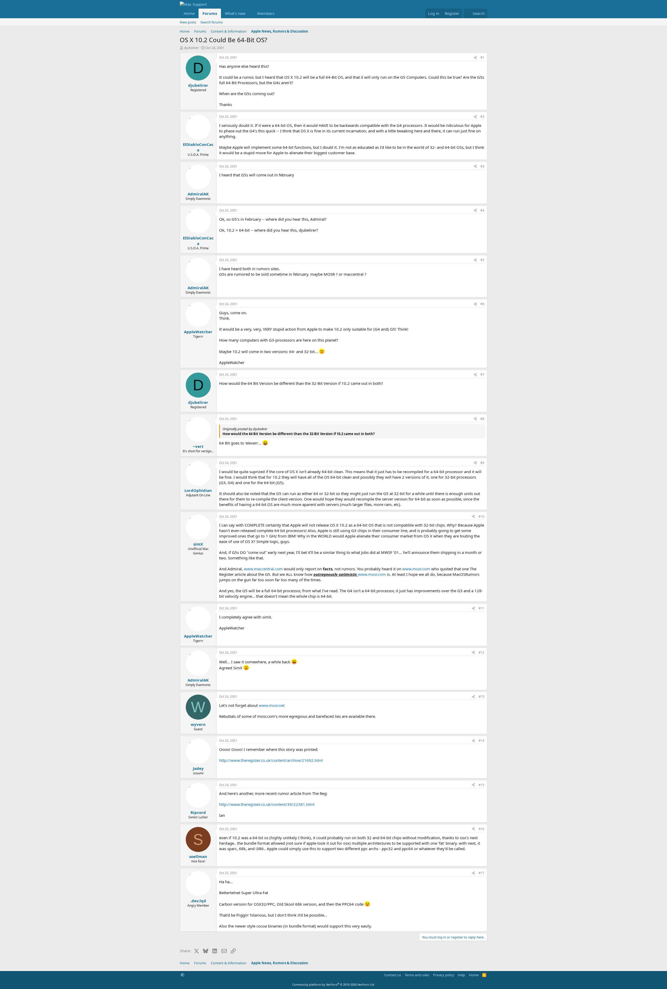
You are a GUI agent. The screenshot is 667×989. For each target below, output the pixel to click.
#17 (481, 873)
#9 (482, 463)
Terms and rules (417, 975)
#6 (482, 304)
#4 (482, 210)
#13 (481, 696)
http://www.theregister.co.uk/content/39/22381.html (266, 804)
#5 (482, 260)
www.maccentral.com (263, 568)
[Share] (475, 58)
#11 (481, 608)
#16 (481, 829)
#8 (482, 419)
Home (189, 13)
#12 (481, 652)
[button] (249, 13)
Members (265, 13)
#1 (482, 57)
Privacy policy (443, 975)
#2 (482, 116)
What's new (235, 13)
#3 (482, 166)
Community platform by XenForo (333, 984)
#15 (481, 785)
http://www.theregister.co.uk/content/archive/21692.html (271, 760)
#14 (481, 740)
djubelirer (191, 47)
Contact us (392, 975)
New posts (188, 22)
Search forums (211, 22)
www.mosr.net (272, 705)
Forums (209, 13)
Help (461, 975)
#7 (482, 374)
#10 (481, 516)
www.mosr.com (416, 568)
